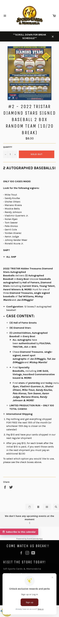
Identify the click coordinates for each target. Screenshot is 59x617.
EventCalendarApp (35, 538)
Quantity (7, 147)
